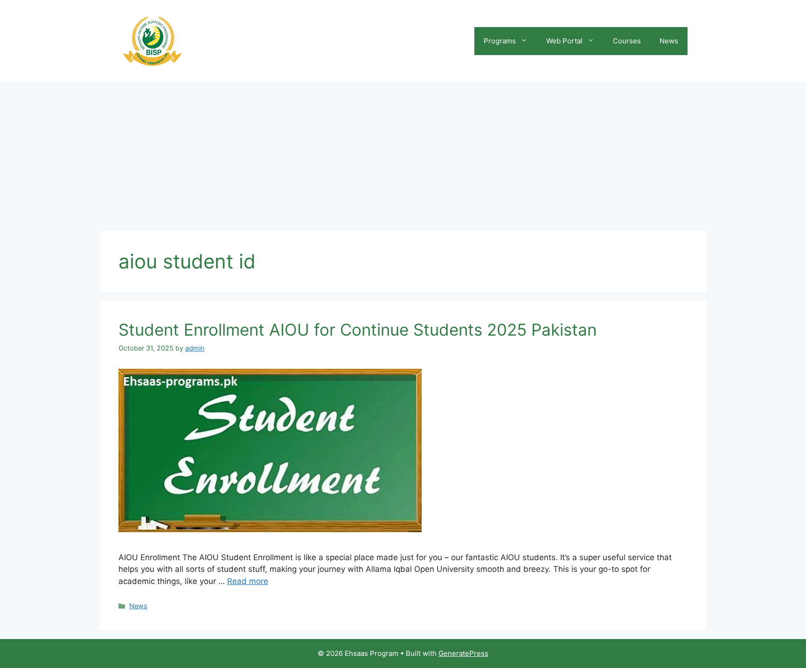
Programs (500, 40)
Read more (247, 581)
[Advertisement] (403, 151)
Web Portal (564, 40)
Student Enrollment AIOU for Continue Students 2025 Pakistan (357, 329)
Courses (627, 40)
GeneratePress (463, 653)
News (669, 40)
